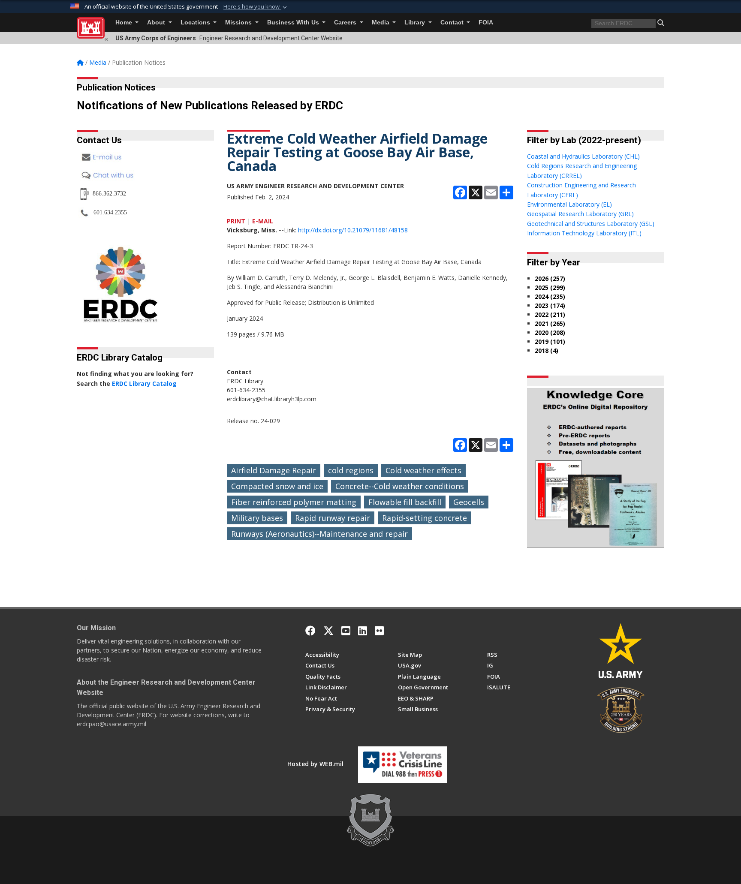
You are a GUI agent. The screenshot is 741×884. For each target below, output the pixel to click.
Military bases (257, 518)
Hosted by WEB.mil (315, 764)
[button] (256, 7)
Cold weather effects (423, 470)
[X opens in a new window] (328, 630)
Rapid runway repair (332, 518)
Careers (346, 22)
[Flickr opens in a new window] (379, 630)
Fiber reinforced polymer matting (293, 502)
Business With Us (294, 22)
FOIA (486, 22)
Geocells (468, 502)
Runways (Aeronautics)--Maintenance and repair (319, 534)
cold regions (351, 470)
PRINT (236, 221)
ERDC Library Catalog (144, 383)
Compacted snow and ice (277, 486)
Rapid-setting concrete (424, 518)
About (157, 22)
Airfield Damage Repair (273, 470)
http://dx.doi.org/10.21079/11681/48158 (353, 230)
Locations (196, 22)
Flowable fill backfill (404, 502)
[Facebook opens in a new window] (310, 630)
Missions (239, 22)
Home (124, 22)
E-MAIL (262, 221)
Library (415, 22)
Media (381, 22)
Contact (452, 22)
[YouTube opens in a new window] (345, 630)
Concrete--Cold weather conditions (399, 486)
